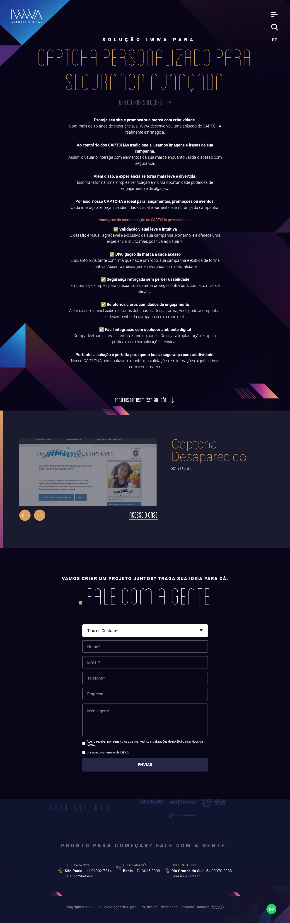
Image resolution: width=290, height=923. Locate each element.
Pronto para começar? (145, 845)
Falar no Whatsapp (79, 876)
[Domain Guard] (182, 815)
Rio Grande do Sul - (202, 871)
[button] (25, 515)
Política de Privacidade (159, 907)
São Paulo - (88, 871)
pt (274, 40)
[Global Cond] (214, 802)
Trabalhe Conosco (195, 907)
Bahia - (141, 871)
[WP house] (183, 802)
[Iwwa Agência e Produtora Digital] (26, 16)
